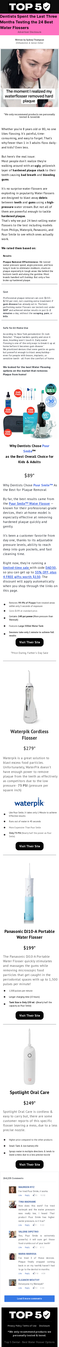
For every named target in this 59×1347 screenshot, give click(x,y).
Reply (27, 1195)
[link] (29, 410)
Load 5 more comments (29, 1298)
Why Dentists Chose (18, 485)
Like (20, 1195)
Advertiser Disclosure (29, 32)
